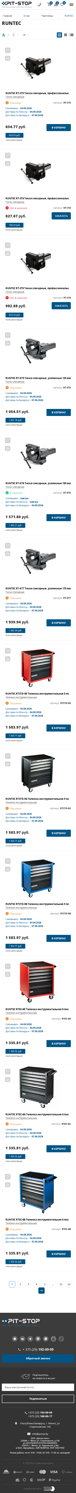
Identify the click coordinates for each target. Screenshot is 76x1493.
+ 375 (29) (38, 1349)
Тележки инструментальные (21, 697)
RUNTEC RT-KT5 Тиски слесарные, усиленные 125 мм (38, 378)
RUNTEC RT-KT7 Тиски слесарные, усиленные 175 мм (38, 588)
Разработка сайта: (32, 1488)
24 (69, 1284)
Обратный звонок (38, 1358)
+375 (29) (40, 1412)
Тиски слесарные (15, 96)
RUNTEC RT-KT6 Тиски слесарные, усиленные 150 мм (38, 483)
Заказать (61, 216)
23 (60, 1284)
